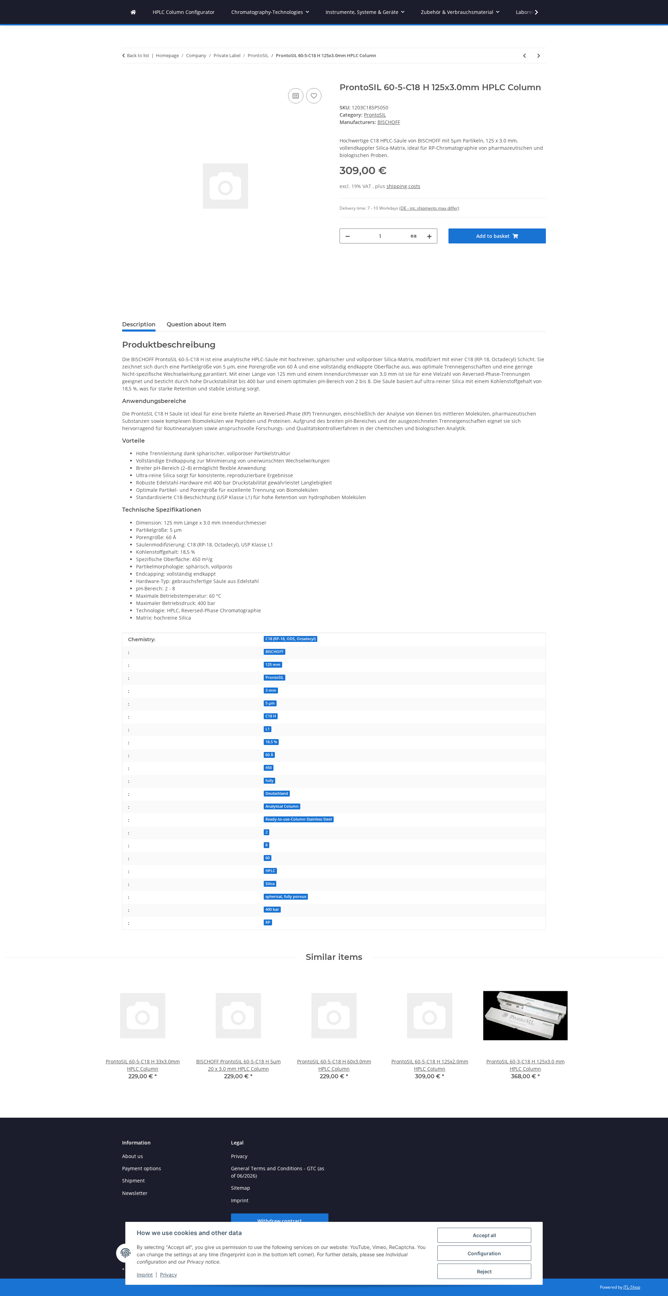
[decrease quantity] (347, 236)
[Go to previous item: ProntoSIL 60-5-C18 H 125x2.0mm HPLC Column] (524, 55)
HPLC (270, 870)
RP (267, 922)
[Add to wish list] (313, 95)
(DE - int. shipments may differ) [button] (429, 208)
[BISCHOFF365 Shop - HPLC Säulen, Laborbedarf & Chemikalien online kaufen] (133, 12)
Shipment (133, 1180)
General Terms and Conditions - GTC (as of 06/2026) (277, 1172)
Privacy (168, 1275)
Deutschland (276, 793)
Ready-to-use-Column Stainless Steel (298, 819)
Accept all (484, 1235)
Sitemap (240, 1188)
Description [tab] (139, 324)
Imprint (145, 1275)
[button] (532, 12)
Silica (270, 883)
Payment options (141, 1168)
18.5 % (271, 741)
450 (268, 767)
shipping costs (403, 186)
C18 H (270, 716)
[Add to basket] (127, 79)
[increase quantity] (429, 236)
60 (267, 857)
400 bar (272, 909)
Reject (484, 1271)
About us (132, 1156)
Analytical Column (282, 806)
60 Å (269, 754)
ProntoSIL (375, 114)
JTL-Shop (631, 1287)
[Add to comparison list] (295, 95)
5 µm (270, 703)
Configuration (484, 1253)
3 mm (270, 690)
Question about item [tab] (196, 324)
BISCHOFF (274, 651)
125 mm (272, 664)
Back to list (138, 55)
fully (269, 780)
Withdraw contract (279, 1221)
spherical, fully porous (285, 896)
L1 (267, 729)
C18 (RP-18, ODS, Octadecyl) (290, 638)
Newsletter (135, 1193)
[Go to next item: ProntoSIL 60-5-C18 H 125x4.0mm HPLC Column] (539, 55)
